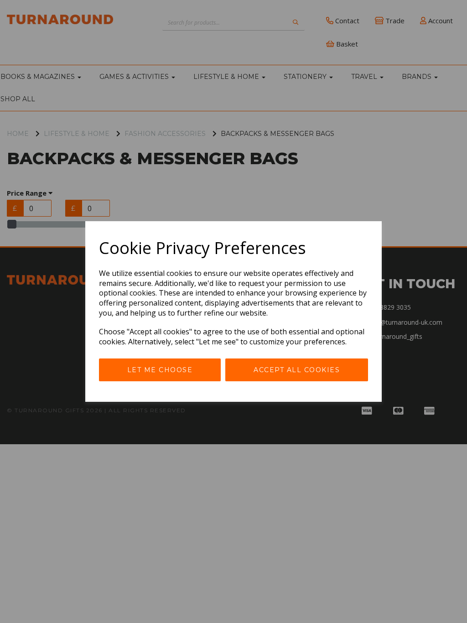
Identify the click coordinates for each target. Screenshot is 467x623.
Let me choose (160, 370)
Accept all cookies (297, 370)
